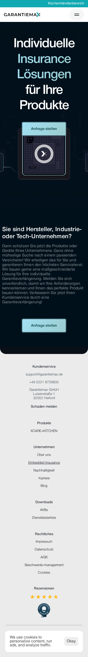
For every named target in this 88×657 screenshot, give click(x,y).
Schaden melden (44, 406)
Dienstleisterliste (44, 518)
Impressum (44, 541)
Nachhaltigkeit (44, 470)
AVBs (44, 510)
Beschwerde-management (44, 565)
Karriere (44, 478)
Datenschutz (44, 549)
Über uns (44, 455)
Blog (44, 486)
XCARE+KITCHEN (44, 431)
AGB (44, 557)
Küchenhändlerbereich (66, 3)
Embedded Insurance (44, 462)
